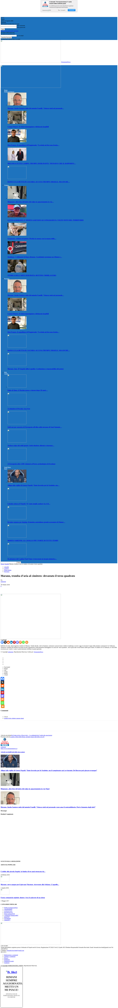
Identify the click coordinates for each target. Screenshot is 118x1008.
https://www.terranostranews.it (9, 748)
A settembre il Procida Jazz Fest (19, 409)
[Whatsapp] (23, 642)
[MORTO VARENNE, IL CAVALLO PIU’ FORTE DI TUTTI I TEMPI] (17, 537)
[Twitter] (10, 589)
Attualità (6, 564)
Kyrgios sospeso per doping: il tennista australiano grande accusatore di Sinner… (36, 522)
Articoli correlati (5, 752)
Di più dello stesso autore (17, 752)
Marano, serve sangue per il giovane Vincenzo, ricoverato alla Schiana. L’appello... (30, 884)
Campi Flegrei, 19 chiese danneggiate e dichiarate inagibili (28, 127)
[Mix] (20, 642)
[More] (28, 589)
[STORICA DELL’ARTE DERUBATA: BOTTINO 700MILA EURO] (17, 272)
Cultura (6, 373)
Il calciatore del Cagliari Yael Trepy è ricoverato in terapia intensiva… (32, 559)
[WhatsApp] (22, 589)
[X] (5, 642)
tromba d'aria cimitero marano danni (14, 718)
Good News (7, 467)
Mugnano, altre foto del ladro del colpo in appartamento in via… (31, 202)
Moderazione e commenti (11, 955)
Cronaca (6, 185)
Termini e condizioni (9, 956)
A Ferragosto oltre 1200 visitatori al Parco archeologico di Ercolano (31, 464)
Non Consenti (61, 10)
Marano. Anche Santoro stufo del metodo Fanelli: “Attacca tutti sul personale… (36, 108)
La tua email (20, 35)
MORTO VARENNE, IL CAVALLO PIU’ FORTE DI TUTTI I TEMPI (33, 540)
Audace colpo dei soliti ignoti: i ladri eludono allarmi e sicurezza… (31, 445)
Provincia (6, 278)
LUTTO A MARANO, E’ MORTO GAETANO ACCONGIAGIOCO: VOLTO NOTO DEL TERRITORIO (46, 220)
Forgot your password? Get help (9, 31)
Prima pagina (7, 570)
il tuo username (21, 25)
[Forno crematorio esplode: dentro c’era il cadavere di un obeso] (5, 894)
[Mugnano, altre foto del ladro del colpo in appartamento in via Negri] (17, 198)
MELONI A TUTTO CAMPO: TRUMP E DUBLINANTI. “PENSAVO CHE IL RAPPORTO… (42, 163)
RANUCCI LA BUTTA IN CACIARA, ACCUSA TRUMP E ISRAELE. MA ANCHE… (39, 182)
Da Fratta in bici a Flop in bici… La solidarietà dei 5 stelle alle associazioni (31, 735)
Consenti (71, 10)
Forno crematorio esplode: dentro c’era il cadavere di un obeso (23, 898)
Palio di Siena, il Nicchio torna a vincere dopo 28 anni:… (28, 390)
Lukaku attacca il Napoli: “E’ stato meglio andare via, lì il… (29, 504)
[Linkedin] (11, 642)
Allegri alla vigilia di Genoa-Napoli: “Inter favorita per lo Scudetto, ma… (33, 485)
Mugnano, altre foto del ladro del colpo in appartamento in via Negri (25, 789)
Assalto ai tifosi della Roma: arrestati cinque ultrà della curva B (27, 737)
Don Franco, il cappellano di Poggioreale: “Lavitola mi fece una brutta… (33, 145)
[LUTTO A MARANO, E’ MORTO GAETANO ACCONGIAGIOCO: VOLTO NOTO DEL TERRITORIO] (17, 217)
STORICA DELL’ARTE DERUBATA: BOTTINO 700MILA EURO (32, 275)
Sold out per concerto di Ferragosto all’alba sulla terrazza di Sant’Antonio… (35, 427)
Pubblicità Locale (9, 961)
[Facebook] (3, 589)
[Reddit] (8, 642)
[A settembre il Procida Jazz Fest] (17, 405)
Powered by (45, 10)
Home (6, 90)
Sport (5, 468)
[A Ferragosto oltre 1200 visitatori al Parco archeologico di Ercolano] (17, 460)
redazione (3, 581)
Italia (5, 372)
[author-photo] (5, 745)
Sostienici (6, 962)
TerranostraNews (38, 652)
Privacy (6, 958)
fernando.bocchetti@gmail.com (15, 950)
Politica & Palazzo (9, 91)
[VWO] (49, 10)
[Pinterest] (16, 589)
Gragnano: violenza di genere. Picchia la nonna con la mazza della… (32, 238)
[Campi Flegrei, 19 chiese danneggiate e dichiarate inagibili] (17, 123)
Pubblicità (7, 959)
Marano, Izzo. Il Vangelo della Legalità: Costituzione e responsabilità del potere (36, 369)
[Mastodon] (17, 642)
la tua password (21, 27)
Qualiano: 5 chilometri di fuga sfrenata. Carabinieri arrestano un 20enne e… (35, 257)
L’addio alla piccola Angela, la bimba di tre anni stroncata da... (23, 871)
